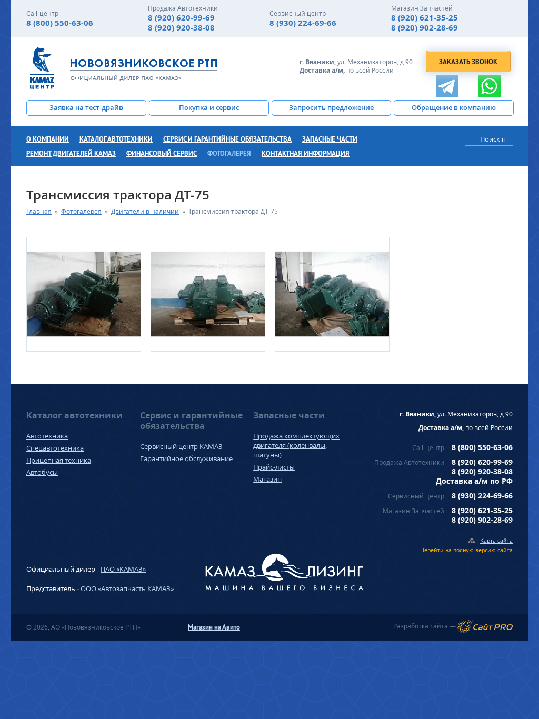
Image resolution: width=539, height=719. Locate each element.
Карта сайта (496, 540)
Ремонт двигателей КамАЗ (71, 153)
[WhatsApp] (489, 86)
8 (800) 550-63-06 (59, 23)
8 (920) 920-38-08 (181, 28)
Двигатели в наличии (145, 211)
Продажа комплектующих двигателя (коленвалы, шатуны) (296, 445)
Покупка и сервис (209, 107)
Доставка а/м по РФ (474, 481)
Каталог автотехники (116, 139)
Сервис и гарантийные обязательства (227, 139)
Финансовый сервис (161, 153)
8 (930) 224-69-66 (303, 23)
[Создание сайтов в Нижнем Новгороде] (485, 626)
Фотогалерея (229, 153)
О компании (47, 139)
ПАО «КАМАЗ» (123, 569)
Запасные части (329, 139)
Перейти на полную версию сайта (466, 550)
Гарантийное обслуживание (186, 458)
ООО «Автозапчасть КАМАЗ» (127, 588)
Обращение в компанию (454, 107)
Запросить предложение (331, 107)
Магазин (267, 479)
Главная (39, 211)
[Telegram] (447, 86)
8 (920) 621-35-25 (424, 18)
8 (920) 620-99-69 (181, 18)
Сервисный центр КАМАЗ (181, 446)
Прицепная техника (58, 460)
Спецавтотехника (55, 448)
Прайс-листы (274, 467)
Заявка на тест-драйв (86, 107)
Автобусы (42, 472)
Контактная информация (306, 153)
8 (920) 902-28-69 (424, 28)
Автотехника (47, 436)
